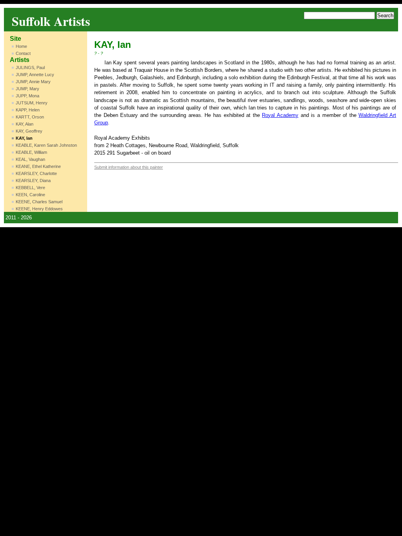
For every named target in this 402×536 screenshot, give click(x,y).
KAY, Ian (24, 138)
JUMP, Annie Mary (33, 81)
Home (21, 46)
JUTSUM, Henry (32, 102)
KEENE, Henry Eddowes (39, 208)
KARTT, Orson (30, 117)
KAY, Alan (24, 124)
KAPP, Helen (28, 110)
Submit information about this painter (128, 167)
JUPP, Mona (27, 95)
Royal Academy (280, 115)
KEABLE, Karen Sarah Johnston (46, 145)
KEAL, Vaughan (30, 159)
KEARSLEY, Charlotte (36, 173)
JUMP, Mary (27, 88)
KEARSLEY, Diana (33, 180)
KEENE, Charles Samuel (39, 201)
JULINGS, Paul (30, 67)
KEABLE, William (31, 152)
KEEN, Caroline (30, 194)
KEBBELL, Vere (30, 187)
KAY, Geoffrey (29, 131)
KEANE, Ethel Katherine (38, 166)
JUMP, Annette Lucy (35, 74)
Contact (23, 53)
